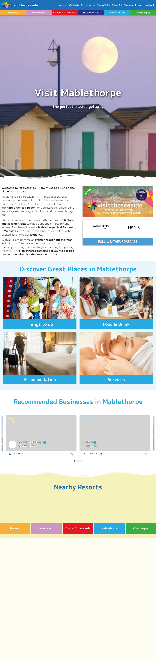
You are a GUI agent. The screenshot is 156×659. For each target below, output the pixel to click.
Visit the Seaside (24, 5)
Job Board (149, 5)
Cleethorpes (143, 12)
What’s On (74, 5)
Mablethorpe (117, 12)
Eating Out (117, 5)
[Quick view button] (71, 453)
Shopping (128, 5)
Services (138, 5)
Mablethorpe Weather (118, 227)
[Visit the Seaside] (5, 5)
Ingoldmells (39, 12)
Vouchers (63, 5)
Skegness (13, 12)
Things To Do (103, 5)
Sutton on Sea (91, 12)
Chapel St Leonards (65, 12)
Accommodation (88, 5)
